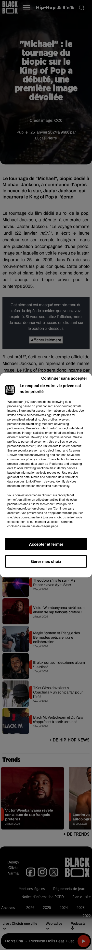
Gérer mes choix (46, 561)
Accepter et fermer (46, 544)
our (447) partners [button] (30, 401)
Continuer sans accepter (64, 378)
